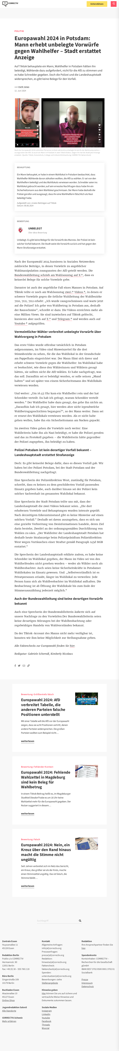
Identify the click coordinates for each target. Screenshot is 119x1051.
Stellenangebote (50, 983)
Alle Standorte (9, 1010)
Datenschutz (88, 986)
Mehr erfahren (9, 1021)
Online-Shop (8, 1000)
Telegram (63, 319)
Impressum (87, 983)
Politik (19, 31)
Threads (46, 1024)
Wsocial (45, 1028)
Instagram (47, 1010)
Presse (85, 979)
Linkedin (46, 1014)
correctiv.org (10, 4)
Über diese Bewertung (37, 232)
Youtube (46, 1017)
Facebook (46, 1021)
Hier (44, 993)
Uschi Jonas (23, 87)
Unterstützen (96, 4)
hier (83, 948)
